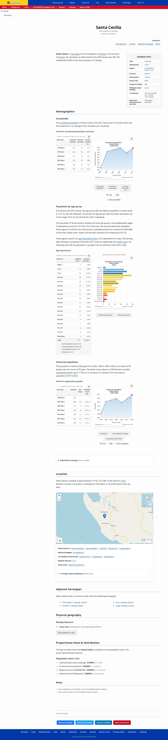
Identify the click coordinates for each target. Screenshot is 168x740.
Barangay (127, 2)
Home (4, 7)
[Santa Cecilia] (104, 516)
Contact (83, 732)
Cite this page (63, 713)
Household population (99, 187)
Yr (73, 561)
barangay (148, 61)
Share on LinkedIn (103, 723)
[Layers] (59, 540)
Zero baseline (114, 199)
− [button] (59, 499)
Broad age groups (124, 315)
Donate (93, 732)
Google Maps (124, 548)
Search (140, 3)
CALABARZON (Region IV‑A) (44, 7)
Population (103, 433)
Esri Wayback (77, 553)
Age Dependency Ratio (88, 238)
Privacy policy (119, 732)
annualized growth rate (66, 372)
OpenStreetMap (77, 548)
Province (85, 2)
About (63, 732)
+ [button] (59, 495)
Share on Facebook (65, 723)
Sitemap (143, 732)
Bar (117, 195)
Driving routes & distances (72, 574)
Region (72, 2)
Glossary (24, 732)
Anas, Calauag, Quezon (125, 602)
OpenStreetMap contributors (143, 543)
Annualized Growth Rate (114, 439)
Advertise (73, 732)
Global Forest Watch (75, 565)
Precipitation (96, 557)
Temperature (84, 557)
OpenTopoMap (91, 548)
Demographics (121, 44)
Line (110, 195)
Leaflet (131, 543)
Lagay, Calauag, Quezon (125, 605)
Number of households (112, 187)
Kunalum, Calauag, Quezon (73, 605)
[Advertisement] (19, 53)
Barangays (8, 15)
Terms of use (104, 732)
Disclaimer (132, 732)
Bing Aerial (112, 548)
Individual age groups (105, 315)
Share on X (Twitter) (84, 723)
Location (132, 44)
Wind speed (108, 557)
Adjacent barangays (145, 44)
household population (69, 123)
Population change (68, 460)
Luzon (26, 7)
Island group (57, 2)
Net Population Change (120, 433)
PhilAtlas (15, 2)
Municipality (111, 2)
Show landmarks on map (66, 633)
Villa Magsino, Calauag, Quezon (74, 602)
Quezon (62, 7)
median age (122, 242)
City (97, 2)
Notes (158, 44)
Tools (33, 732)
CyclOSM (102, 548)
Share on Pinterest (122, 723)
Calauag (72, 7)
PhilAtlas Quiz (45, 732)
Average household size (125, 188)
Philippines (15, 7)
